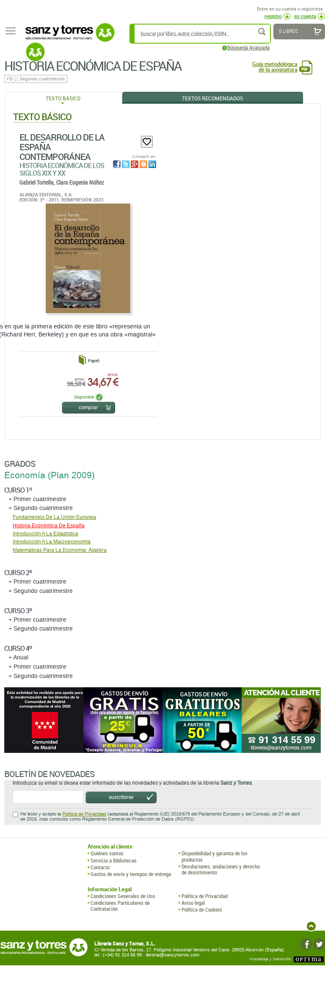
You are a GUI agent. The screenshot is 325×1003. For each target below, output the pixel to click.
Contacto (100, 867)
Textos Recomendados (212, 98)
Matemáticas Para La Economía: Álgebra (60, 550)
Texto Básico (63, 98)
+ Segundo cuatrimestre (40, 508)
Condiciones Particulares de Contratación (120, 906)
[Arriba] (311, 926)
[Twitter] (319, 944)
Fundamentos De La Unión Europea (54, 517)
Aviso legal (193, 903)
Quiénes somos (107, 853)
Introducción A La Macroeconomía (52, 542)
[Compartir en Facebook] (117, 164)
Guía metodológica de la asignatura (274, 67)
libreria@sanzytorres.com (172, 955)
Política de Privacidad (84, 814)
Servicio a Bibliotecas (114, 860)
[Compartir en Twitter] (125, 164)
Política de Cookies (202, 909)
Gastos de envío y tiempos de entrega (131, 874)
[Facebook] (306, 944)
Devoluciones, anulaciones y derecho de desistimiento (221, 869)
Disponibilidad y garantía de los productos (215, 856)
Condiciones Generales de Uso (123, 896)
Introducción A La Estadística (45, 534)
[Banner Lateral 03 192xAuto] (281, 720)
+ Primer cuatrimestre (37, 499)
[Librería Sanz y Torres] (67, 37)
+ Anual (18, 657)
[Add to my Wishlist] (147, 142)
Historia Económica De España (49, 526)
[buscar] (262, 32)
